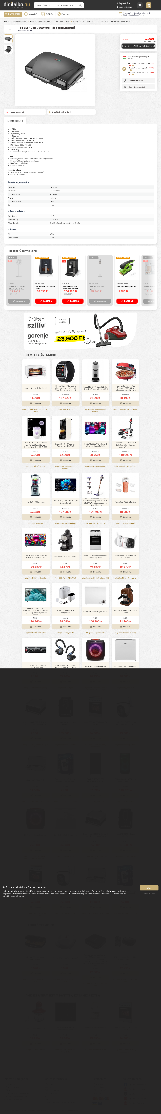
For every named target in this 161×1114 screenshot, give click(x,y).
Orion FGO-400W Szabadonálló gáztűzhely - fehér (95, 556)
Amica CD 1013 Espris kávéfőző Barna (125, 611)
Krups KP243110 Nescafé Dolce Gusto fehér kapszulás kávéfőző (96, 388)
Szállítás (49, 14)
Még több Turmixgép (35, 523)
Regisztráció (124, 3)
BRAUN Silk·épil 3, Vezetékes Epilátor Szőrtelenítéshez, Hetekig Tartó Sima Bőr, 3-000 (35, 444)
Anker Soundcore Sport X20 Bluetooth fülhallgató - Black (65, 666)
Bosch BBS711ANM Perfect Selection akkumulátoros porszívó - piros (125, 444)
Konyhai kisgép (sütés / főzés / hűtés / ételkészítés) (50, 21)
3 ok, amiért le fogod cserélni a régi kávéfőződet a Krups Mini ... (136, 14)
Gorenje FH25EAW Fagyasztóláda (95, 611)
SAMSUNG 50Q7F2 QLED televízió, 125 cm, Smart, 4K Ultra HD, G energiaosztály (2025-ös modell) (35, 611)
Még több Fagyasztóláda (95, 633)
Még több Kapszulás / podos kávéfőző (95, 410)
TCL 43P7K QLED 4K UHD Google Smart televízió (65, 501)
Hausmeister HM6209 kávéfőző (65, 556)
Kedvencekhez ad (17, 112)
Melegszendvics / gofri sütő (83, 21)
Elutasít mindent (149, 893)
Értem (149, 888)
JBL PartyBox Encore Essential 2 (95, 666)
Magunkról (33, 14)
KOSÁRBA (20, 301)
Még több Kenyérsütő (65, 633)
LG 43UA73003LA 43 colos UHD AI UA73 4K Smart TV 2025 (95, 445)
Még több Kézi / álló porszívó (125, 466)
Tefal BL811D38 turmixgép (36, 502)
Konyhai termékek (20, 21)
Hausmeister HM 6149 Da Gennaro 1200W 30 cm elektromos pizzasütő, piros (125, 388)
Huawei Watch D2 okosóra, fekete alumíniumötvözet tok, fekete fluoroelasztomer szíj (65, 388)
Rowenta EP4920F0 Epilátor (125, 502)
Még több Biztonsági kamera (125, 578)
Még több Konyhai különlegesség (125, 409)
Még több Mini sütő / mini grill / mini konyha (35, 410)
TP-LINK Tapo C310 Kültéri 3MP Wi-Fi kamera (125, 556)
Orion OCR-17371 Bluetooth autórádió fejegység (35, 666)
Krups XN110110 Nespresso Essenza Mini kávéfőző (65, 445)
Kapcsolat (65, 14)
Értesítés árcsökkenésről (61, 112)
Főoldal (6, 21)
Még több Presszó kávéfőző (65, 578)
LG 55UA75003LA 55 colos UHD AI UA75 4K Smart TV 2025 (36, 556)
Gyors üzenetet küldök (137, 87)
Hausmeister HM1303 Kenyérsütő (65, 611)
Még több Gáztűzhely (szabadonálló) (95, 578)
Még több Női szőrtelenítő (35, 466)
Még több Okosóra (65, 409)
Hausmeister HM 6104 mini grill (35, 388)
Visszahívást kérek (136, 80)
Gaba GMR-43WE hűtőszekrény (125, 666)
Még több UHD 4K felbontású (95, 466)
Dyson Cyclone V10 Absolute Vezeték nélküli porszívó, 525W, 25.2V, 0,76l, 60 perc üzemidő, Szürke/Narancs (95, 502)
